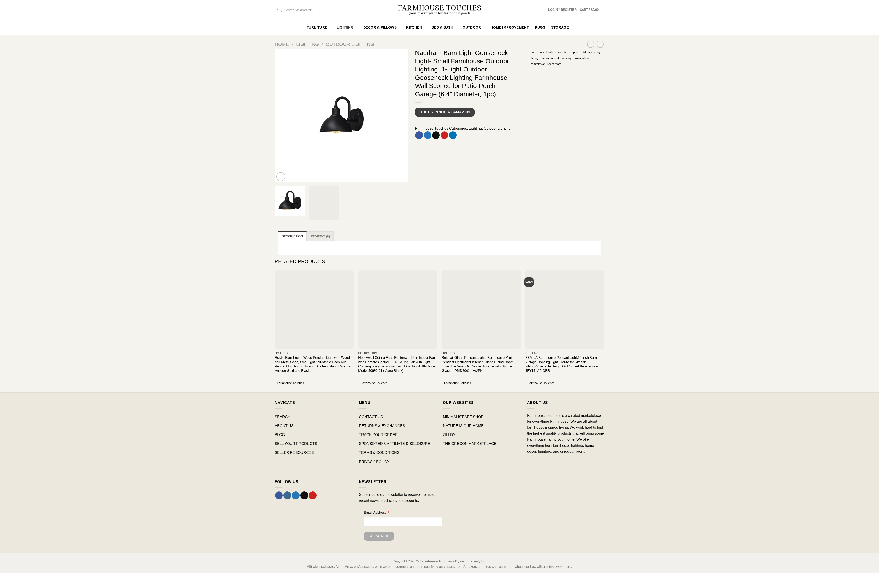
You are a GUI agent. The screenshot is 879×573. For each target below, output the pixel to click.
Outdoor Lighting (350, 44)
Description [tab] (292, 236)
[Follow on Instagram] (287, 495)
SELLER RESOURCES (294, 452)
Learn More (554, 64)
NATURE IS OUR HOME (463, 426)
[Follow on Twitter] (296, 495)
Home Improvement (510, 27)
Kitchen (414, 27)
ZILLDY (449, 435)
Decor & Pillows (380, 27)
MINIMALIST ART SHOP (463, 417)
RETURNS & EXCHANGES (382, 426)
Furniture (317, 27)
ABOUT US (284, 426)
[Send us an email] (304, 495)
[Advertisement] (568, 101)
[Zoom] (280, 176)
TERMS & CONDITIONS (379, 452)
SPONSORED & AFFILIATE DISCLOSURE (394, 443)
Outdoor (472, 27)
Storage (560, 27)
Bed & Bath (442, 27)
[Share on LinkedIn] (453, 135)
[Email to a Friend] (436, 135)
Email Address (377, 513)
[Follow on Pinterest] (313, 495)
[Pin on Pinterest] (444, 135)
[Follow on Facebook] (279, 495)
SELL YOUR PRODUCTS (296, 443)
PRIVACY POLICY (374, 462)
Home (282, 44)
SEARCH (282, 417)
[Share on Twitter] (427, 135)
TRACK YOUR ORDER (378, 435)
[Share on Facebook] (419, 135)
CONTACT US (371, 417)
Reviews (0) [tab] (320, 236)
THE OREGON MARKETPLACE (469, 443)
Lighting (345, 27)
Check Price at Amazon (444, 112)
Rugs (540, 27)
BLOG (280, 435)
